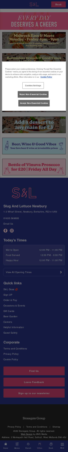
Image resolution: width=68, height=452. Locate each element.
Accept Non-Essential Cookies (34, 103)
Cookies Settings (33, 85)
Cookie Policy (46, 77)
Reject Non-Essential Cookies (33, 94)
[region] (34, 86)
